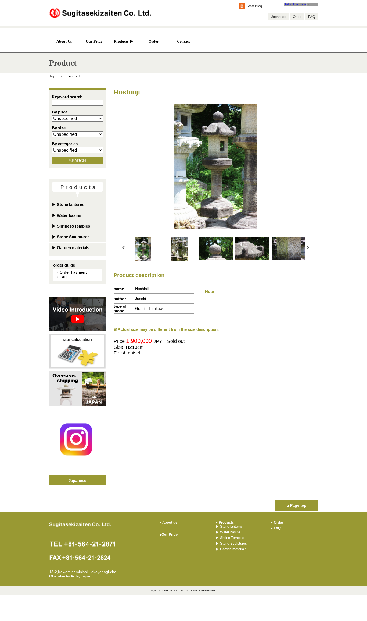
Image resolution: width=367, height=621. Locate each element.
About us (168, 522)
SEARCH (77, 160)
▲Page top (296, 505)
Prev (123, 247)
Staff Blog (253, 6)
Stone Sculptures (70, 237)
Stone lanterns (68, 204)
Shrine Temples (230, 538)
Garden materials (70, 247)
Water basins (66, 215)
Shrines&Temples (71, 226)
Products (124, 42)
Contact (183, 42)
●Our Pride (168, 535)
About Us (64, 42)
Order (297, 17)
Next (308, 247)
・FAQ (61, 277)
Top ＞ (56, 76)
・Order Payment (71, 272)
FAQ (311, 17)
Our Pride (94, 42)
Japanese (278, 17)
